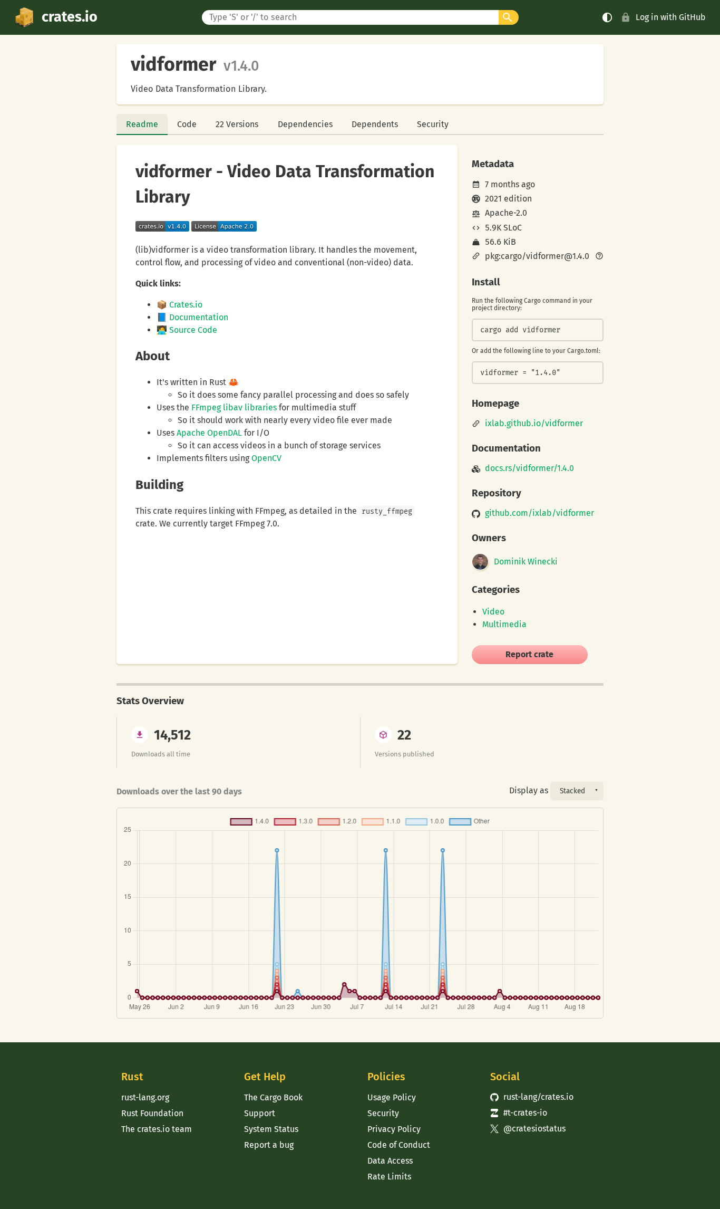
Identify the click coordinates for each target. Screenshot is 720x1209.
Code (187, 124)
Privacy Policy (394, 1129)
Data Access (390, 1161)
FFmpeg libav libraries (234, 407)
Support (259, 1113)
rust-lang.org (145, 1097)
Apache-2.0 (506, 213)
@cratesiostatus (528, 1129)
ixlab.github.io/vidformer (534, 423)
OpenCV (266, 458)
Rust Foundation (152, 1113)
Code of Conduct (398, 1145)
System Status (271, 1129)
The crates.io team (156, 1129)
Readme (142, 124)
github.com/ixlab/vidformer (539, 513)
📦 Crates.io (179, 305)
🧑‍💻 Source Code (187, 330)
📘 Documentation (192, 317)
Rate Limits (389, 1177)
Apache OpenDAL (209, 433)
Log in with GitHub (671, 17)
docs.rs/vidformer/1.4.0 (529, 468)
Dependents (375, 124)
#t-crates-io (518, 1113)
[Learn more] (599, 257)
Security (433, 124)
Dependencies (305, 124)
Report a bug (269, 1145)
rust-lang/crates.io (531, 1097)
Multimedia (504, 624)
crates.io (70, 16)
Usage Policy (391, 1097)
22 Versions (237, 124)
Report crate (529, 654)
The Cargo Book (273, 1097)
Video (493, 612)
